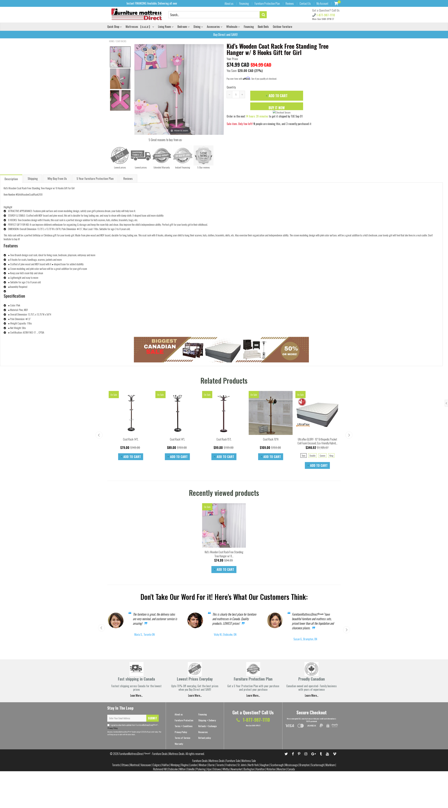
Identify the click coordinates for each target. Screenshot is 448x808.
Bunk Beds (263, 27)
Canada (291, 769)
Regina (184, 765)
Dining (197, 27)
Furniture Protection (184, 720)
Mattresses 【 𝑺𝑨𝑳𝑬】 (139, 27)
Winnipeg (175, 765)
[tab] (11, 178)
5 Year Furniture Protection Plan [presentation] (95, 178)
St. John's (242, 765)
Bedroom (182, 27)
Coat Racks (121, 41)
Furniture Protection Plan (267, 3)
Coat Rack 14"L (177, 439)
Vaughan (264, 765)
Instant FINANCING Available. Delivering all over (152, 3)
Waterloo (270, 769)
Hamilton (260, 769)
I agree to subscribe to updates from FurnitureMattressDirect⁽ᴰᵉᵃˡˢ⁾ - (133, 726)
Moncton (281, 769)
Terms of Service (182, 738)
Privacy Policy (112, 728)
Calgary (156, 765)
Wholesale (232, 27)
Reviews (290, 3)
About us (229, 3)
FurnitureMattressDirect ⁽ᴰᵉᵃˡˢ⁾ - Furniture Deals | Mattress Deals (151, 754)
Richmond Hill (160, 769)
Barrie (211, 765)
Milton (182, 769)
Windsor (203, 765)
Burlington (249, 769)
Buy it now (277, 107)
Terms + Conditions (183, 726)
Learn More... (253, 695)
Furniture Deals (200, 761)
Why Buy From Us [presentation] (57, 178)
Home (111, 41)
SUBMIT (152, 718)
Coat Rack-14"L (130, 439)
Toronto (116, 765)
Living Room (165, 27)
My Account (322, 3)
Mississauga (291, 765)
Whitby (225, 769)
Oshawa (217, 769)
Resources (203, 732)
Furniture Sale (233, 761)
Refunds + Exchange (207, 726)
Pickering (201, 769)
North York (253, 765)
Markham (330, 765)
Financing (244, 3)
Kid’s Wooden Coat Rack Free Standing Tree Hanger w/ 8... (224, 554)
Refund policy (204, 738)
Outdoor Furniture (282, 27)
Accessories (213, 27)
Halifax (165, 765)
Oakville (191, 769)
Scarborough (277, 765)
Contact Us (305, 3)
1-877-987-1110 (325, 15)
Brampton (304, 765)
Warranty (179, 743)
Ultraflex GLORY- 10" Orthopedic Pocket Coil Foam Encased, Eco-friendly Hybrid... (317, 441)
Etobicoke (173, 769)
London (193, 765)
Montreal (134, 765)
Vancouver (146, 765)
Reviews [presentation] (128, 178)
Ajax (209, 769)
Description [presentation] (11, 179)
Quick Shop (113, 27)
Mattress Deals (217, 761)
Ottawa (125, 765)
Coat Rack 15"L (223, 439)
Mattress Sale (249, 761)
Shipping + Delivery (207, 720)
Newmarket (236, 769)
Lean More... (136, 695)
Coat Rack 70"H (270, 439)
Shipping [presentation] (33, 178)
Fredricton (231, 765)
